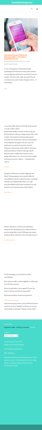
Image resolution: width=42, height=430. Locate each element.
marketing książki (11, 64)
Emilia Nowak (13, 61)
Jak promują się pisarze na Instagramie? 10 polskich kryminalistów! (15, 57)
